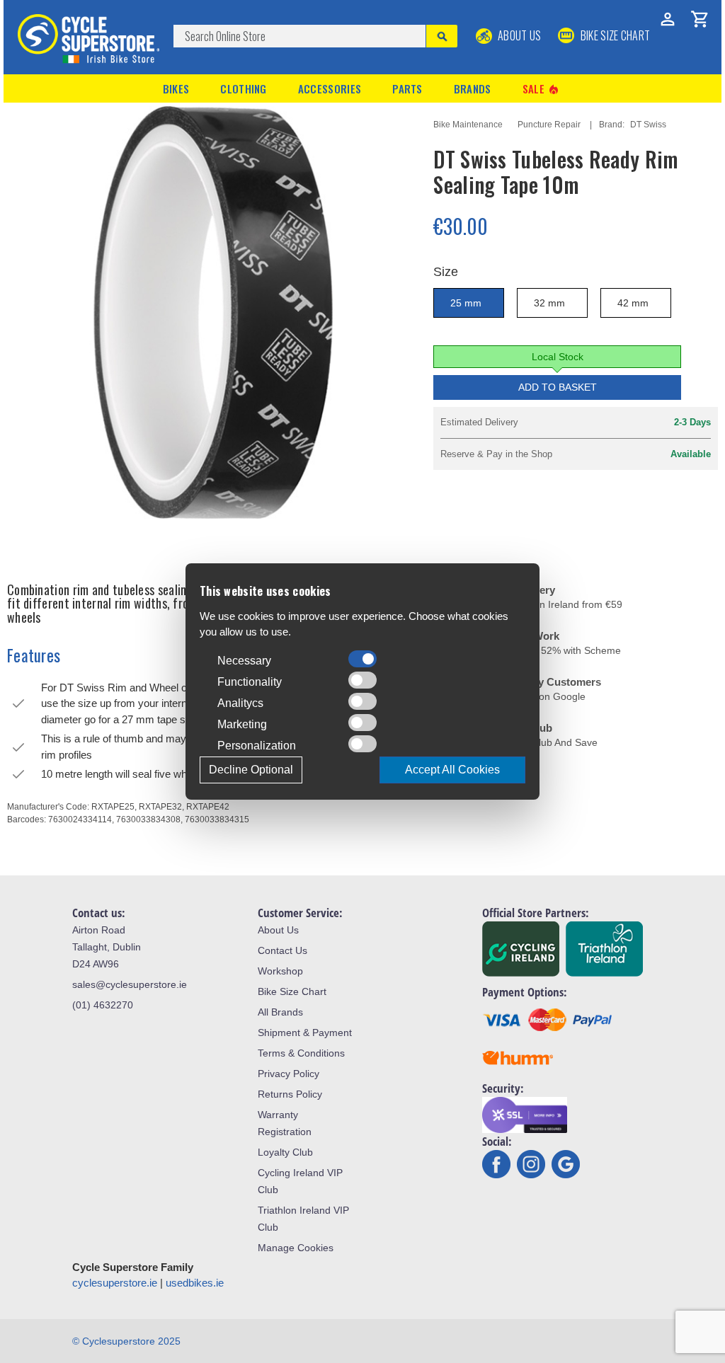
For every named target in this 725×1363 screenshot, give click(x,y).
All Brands (280, 1012)
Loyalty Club (285, 1152)
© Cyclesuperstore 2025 (126, 1341)
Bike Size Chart (292, 991)
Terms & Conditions (301, 1053)
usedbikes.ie (195, 1283)
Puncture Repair (549, 125)
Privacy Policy (288, 1073)
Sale (542, 89)
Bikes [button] (176, 88)
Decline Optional (251, 770)
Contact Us (282, 950)
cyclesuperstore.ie (114, 1283)
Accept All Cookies (452, 770)
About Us (519, 35)
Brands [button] (472, 88)
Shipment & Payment (305, 1032)
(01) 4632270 (102, 1005)
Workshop (280, 971)
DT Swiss (648, 125)
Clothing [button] (243, 88)
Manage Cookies (295, 1247)
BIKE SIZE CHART (614, 35)
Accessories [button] (329, 88)
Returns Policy (290, 1094)
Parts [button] (407, 88)
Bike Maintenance (468, 125)
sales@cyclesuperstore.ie (129, 984)
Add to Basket (557, 387)
